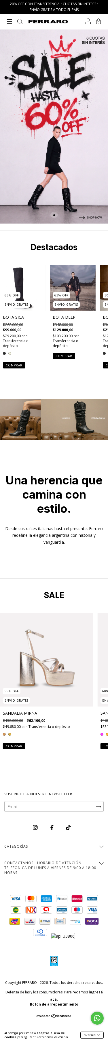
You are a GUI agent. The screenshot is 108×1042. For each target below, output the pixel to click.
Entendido (92, 1035)
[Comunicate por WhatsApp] (97, 1018)
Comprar (14, 365)
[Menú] (9, 22)
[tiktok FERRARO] (68, 827)
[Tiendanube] (54, 1016)
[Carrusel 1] (54, 126)
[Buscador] (20, 22)
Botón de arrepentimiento (54, 1004)
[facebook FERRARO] (52, 827)
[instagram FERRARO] (36, 827)
